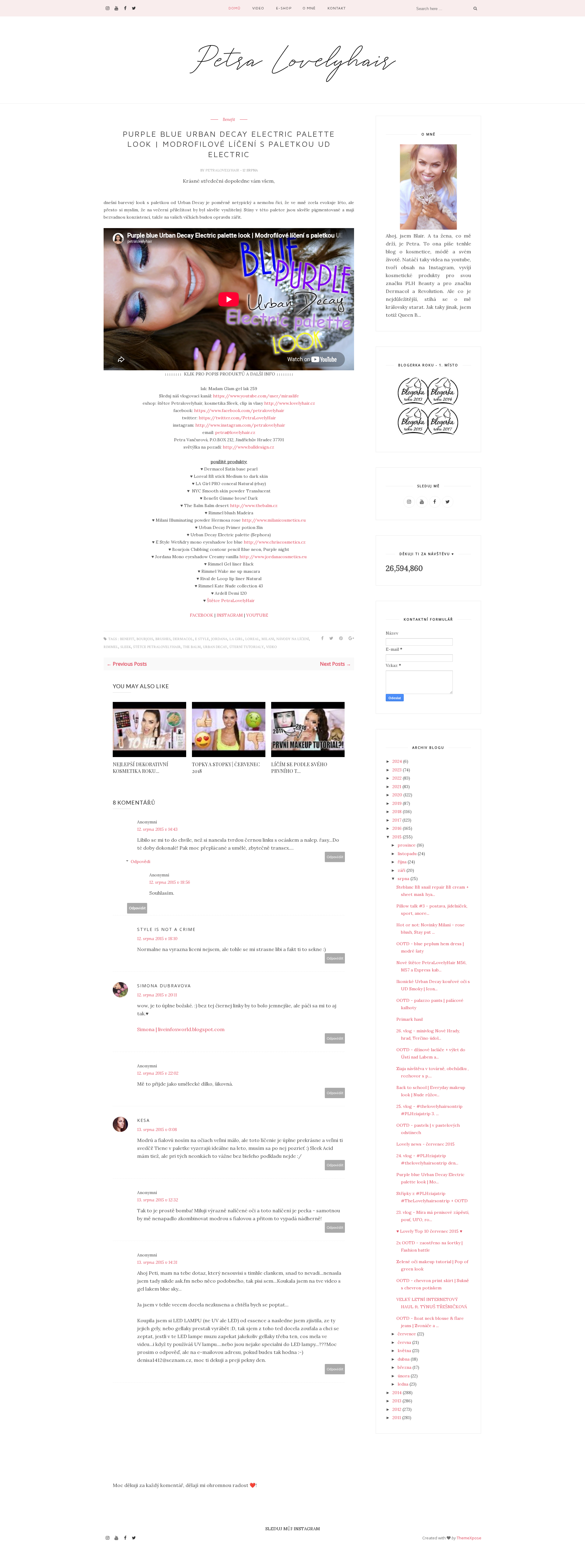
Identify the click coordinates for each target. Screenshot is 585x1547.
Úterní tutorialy (246, 647)
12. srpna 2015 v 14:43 (157, 829)
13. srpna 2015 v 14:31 (157, 1262)
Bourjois (144, 639)
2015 (397, 837)
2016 (397, 828)
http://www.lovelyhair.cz (289, 403)
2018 (397, 811)
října (403, 862)
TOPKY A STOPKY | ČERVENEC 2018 (226, 767)
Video (258, 8)
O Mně (309, 8)
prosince (407, 845)
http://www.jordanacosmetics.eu (273, 556)
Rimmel (111, 647)
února (404, 1376)
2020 (397, 795)
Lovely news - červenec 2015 (425, 1144)
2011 (397, 1417)
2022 (397, 778)
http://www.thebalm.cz (254, 505)
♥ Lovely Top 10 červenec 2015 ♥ (429, 1231)
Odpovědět (335, 857)
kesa (143, 1120)
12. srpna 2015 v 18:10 (157, 938)
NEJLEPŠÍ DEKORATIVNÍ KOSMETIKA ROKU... (140, 767)
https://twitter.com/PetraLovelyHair (237, 418)
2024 (397, 761)
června (405, 1342)
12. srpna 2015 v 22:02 (157, 1073)
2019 (397, 803)
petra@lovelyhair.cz (235, 432)
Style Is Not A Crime (166, 929)
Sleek (125, 647)
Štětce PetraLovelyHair (231, 600)
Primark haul (409, 1019)
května (405, 1350)
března (405, 1367)
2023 (397, 770)
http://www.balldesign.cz (248, 447)
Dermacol (183, 639)
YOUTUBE (257, 615)
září (402, 870)
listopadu (408, 853)
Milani (267, 639)
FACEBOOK (201, 615)
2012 (397, 1409)
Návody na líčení (292, 639)
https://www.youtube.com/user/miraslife (256, 396)
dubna (404, 1359)
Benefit (229, 119)
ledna (404, 1384)
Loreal (252, 639)
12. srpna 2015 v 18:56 (169, 882)
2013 (397, 1401)
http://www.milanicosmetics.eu (274, 520)
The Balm (192, 647)
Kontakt (337, 8)
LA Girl (236, 639)
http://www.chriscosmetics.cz (275, 542)
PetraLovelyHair (222, 170)
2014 (397, 1392)
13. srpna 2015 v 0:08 (157, 1129)
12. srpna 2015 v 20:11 (157, 995)
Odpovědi (140, 861)
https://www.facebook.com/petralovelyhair (239, 410)
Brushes (163, 639)
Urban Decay (215, 647)
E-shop (284, 8)
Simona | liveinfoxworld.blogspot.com (181, 1029)
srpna (404, 878)
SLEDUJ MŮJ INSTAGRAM (292, 1528)
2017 (397, 820)
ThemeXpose (469, 1538)
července (407, 1334)
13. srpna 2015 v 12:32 (157, 1200)
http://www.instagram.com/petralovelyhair (240, 425)
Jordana (219, 639)
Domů (234, 8)
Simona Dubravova (164, 985)
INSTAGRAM (230, 615)
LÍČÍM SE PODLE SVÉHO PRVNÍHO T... (299, 767)
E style (202, 639)
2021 (397, 786)
